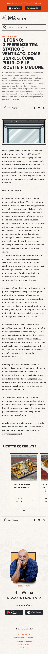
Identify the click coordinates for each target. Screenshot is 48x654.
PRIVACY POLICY (24, 635)
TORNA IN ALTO (24, 586)
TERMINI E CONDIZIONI (24, 641)
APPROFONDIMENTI (10, 36)
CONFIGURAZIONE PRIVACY (24, 638)
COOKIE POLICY (24, 644)
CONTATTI (24, 647)
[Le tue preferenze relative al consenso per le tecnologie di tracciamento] (46, 490)
